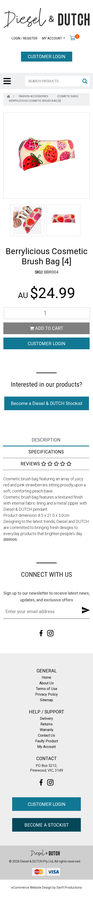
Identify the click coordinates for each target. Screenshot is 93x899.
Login (16, 38)
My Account (52, 38)
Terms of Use (46, 689)
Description (46, 440)
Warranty (46, 730)
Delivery (46, 718)
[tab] (46, 440)
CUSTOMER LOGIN (46, 56)
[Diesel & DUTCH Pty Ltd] (46, 17)
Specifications (46, 452)
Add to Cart (48, 328)
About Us (46, 683)
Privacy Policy (46, 694)
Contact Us (46, 735)
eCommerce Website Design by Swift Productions (46, 887)
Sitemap (46, 700)
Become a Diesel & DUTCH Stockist (46, 403)
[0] (72, 37)
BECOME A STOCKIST (46, 825)
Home (46, 677)
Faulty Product (46, 741)
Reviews (31, 464)
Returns (46, 724)
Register (30, 38)
